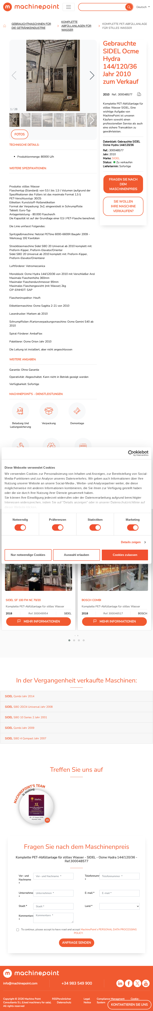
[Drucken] (139, 94)
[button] (92, 75)
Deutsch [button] (141, 7)
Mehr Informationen (42, 621)
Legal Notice (87, 1000)
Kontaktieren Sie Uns (129, 1004)
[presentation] (75, 635)
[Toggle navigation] (69, 7)
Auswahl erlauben (76, 554)
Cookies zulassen (125, 554)
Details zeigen (131, 542)
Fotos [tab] (20, 134)
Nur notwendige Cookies (28, 554)
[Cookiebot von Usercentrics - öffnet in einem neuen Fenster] (131, 453)
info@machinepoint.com (20, 983)
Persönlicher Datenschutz (64, 1000)
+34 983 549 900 (77, 983)
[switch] (57, 527)
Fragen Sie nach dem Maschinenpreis (123, 184)
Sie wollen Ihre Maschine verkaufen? (123, 206)
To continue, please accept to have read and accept (79, 931)
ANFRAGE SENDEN (76, 942)
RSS (54, 999)
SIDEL (116, 158)
